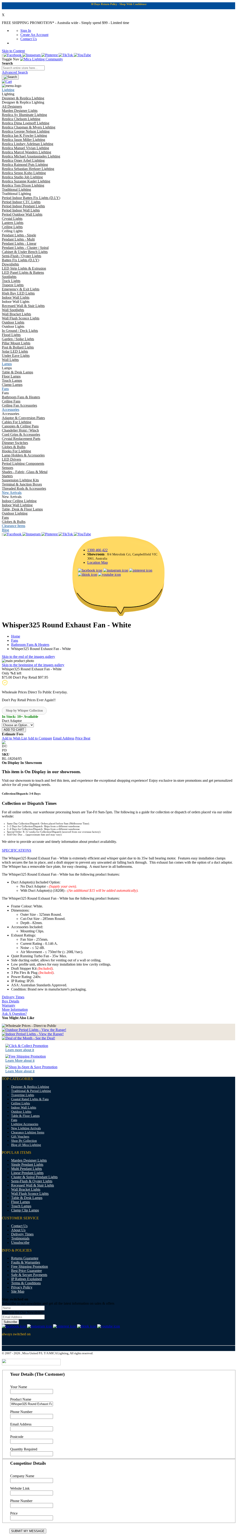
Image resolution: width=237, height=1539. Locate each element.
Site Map (17, 1291)
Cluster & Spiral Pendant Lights (34, 1177)
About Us (18, 1230)
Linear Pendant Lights (27, 1173)
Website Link (20, 1488)
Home (15, 636)
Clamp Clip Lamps (25, 1210)
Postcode (16, 1437)
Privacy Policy (21, 1287)
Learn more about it (19, 1050)
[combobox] (23, 68)
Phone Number (21, 1412)
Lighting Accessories (24, 1124)
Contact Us (28, 39)
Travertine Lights (22, 1095)
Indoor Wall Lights (23, 1107)
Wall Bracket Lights (25, 1189)
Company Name (22, 1476)
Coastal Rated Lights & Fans (30, 1099)
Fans (14, 640)
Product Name (20, 1399)
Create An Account (34, 35)
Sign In (25, 31)
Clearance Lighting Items (27, 1132)
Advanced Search (15, 72)
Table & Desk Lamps (26, 1198)
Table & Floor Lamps (25, 1116)
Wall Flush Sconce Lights (30, 1194)
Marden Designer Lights (29, 1160)
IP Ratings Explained (26, 1279)
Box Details (10, 1001)
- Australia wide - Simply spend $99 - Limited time (65, 23)
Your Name (18, 1387)
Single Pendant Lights (27, 1164)
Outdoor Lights (21, 1111)
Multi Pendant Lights (26, 1169)
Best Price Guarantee (26, 1271)
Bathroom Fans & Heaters (30, 645)
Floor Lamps (20, 1202)
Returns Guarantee (24, 1258)
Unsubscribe (20, 1242)
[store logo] (41, 59)
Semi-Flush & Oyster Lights (31, 1181)
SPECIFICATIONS (16, 850)
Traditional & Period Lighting (31, 1091)
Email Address (20, 1424)
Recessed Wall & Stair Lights (32, 1185)
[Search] (10, 77)
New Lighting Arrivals (26, 1128)
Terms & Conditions (26, 1283)
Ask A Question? (14, 1014)
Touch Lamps (21, 1206)
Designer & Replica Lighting (30, 1087)
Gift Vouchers (20, 1136)
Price (14, 1513)
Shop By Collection (24, 1140)
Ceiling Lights (20, 1103)
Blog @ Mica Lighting (26, 1145)
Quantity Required (23, 1449)
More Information (15, 1009)
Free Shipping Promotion (29, 1266)
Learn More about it (19, 1060)
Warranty (8, 1005)
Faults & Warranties (25, 1262)
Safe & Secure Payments (29, 1275)
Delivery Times (13, 997)
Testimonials (20, 1238)
